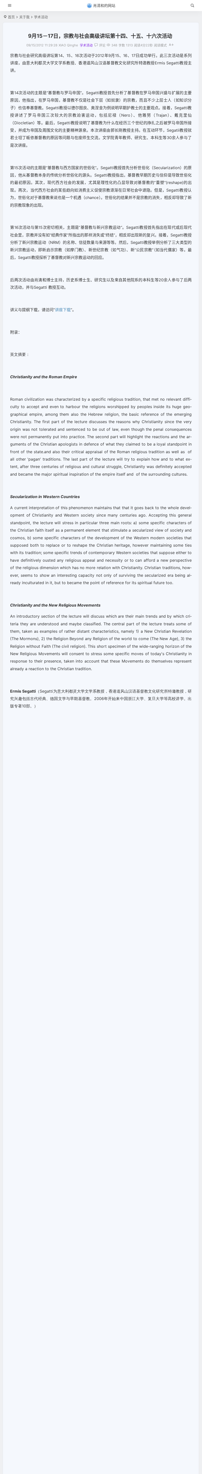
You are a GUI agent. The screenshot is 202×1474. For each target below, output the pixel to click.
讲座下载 (63, 309)
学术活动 (41, 17)
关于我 (24, 17)
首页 (11, 17)
